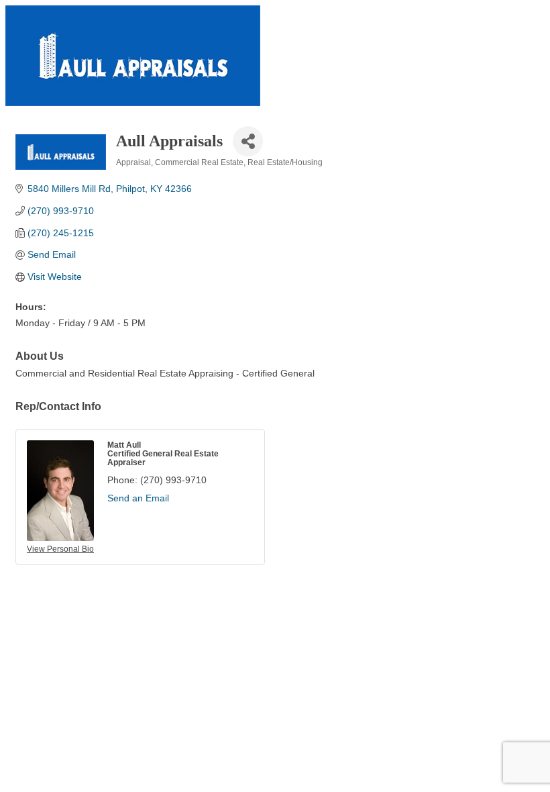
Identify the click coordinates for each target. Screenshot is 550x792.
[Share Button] (248, 141)
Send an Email (138, 498)
